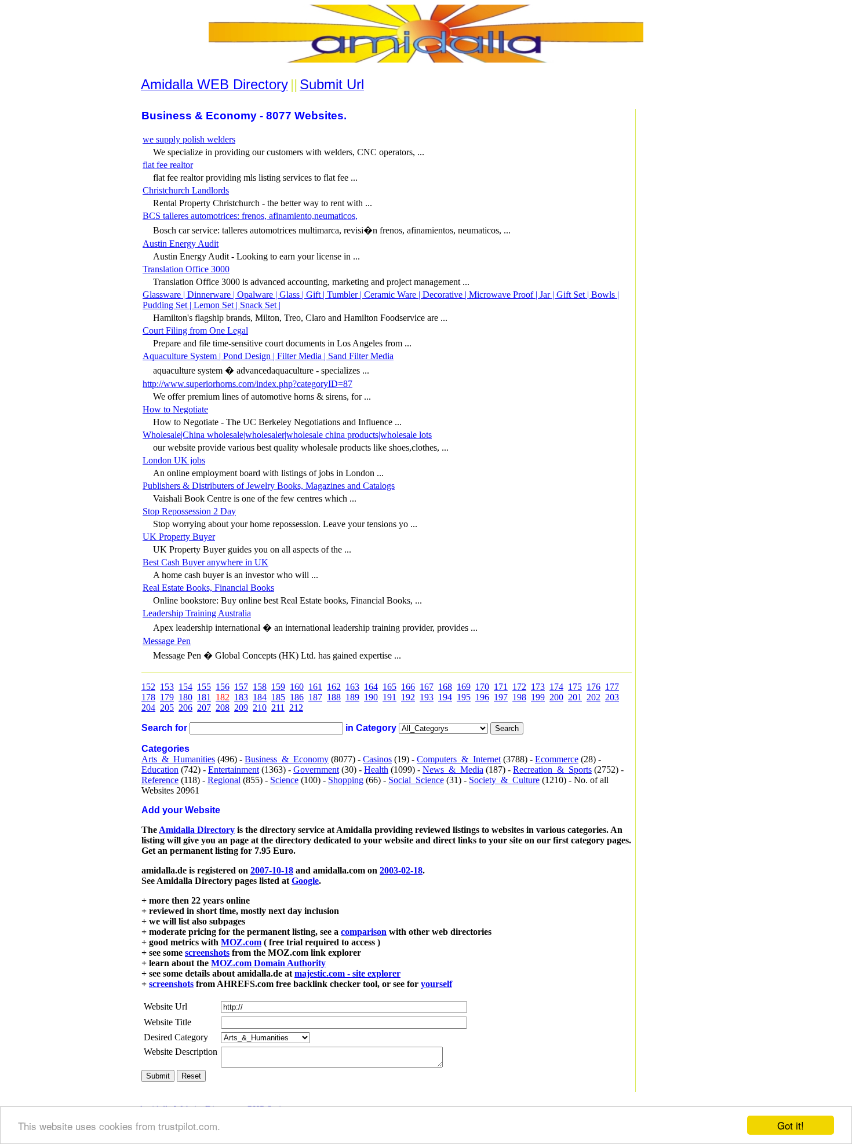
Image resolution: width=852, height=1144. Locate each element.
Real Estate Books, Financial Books (208, 588)
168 (445, 687)
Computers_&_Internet (459, 759)
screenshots (207, 952)
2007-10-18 (271, 870)
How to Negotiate (175, 409)
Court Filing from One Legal (195, 330)
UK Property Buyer (179, 537)
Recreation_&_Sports (552, 769)
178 (148, 697)
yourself (436, 984)
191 (389, 697)
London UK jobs (174, 460)
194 (445, 697)
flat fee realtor (168, 165)
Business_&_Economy (287, 759)
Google (305, 881)
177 (612, 687)
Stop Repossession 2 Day (189, 511)
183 (241, 697)
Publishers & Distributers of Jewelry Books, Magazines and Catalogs (269, 486)
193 (427, 697)
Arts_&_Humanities (178, 759)
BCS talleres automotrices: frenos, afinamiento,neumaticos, (250, 216)
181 (204, 697)
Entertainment (233, 769)
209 (241, 707)
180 (185, 697)
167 (427, 687)
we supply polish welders (189, 139)
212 (296, 707)
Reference (160, 780)
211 (278, 707)
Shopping (345, 780)
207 (204, 707)
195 (464, 697)
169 (464, 687)
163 (352, 687)
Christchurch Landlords (186, 190)
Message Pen (167, 641)
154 (185, 687)
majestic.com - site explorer (347, 973)
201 (575, 697)
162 (334, 687)
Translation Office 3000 (186, 269)
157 (241, 687)
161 (315, 687)
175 (575, 687)
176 (593, 687)
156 (223, 687)
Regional (224, 780)
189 (352, 697)
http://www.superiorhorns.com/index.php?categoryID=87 (247, 384)
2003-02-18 (401, 870)
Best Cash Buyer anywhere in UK (205, 562)
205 (167, 707)
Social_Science (416, 780)
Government (316, 769)
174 (556, 687)
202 (593, 697)
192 (408, 697)
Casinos (377, 759)
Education (160, 769)
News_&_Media (453, 769)
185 (278, 697)
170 (482, 687)
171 (501, 687)
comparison (364, 932)
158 (260, 687)
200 (556, 697)
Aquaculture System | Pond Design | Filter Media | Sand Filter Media (268, 356)
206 (185, 707)
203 (612, 697)
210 (260, 707)
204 (148, 707)
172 (519, 687)
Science (284, 780)
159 (278, 687)
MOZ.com (241, 942)
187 (315, 697)
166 (408, 687)
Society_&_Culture (504, 780)
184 (260, 697)
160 (297, 687)
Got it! (790, 1125)
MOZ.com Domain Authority (268, 963)
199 (538, 697)
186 (297, 697)
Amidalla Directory (197, 830)
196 (482, 697)
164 (371, 687)
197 (501, 697)
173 (538, 687)
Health (376, 769)
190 (371, 697)
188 (334, 697)
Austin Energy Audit (181, 243)
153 (167, 687)
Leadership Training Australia (197, 613)
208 (223, 707)
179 (167, 697)
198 (519, 697)
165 (389, 687)
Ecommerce (556, 759)
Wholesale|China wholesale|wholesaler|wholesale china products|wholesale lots (287, 435)
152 (148, 687)
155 (204, 687)
